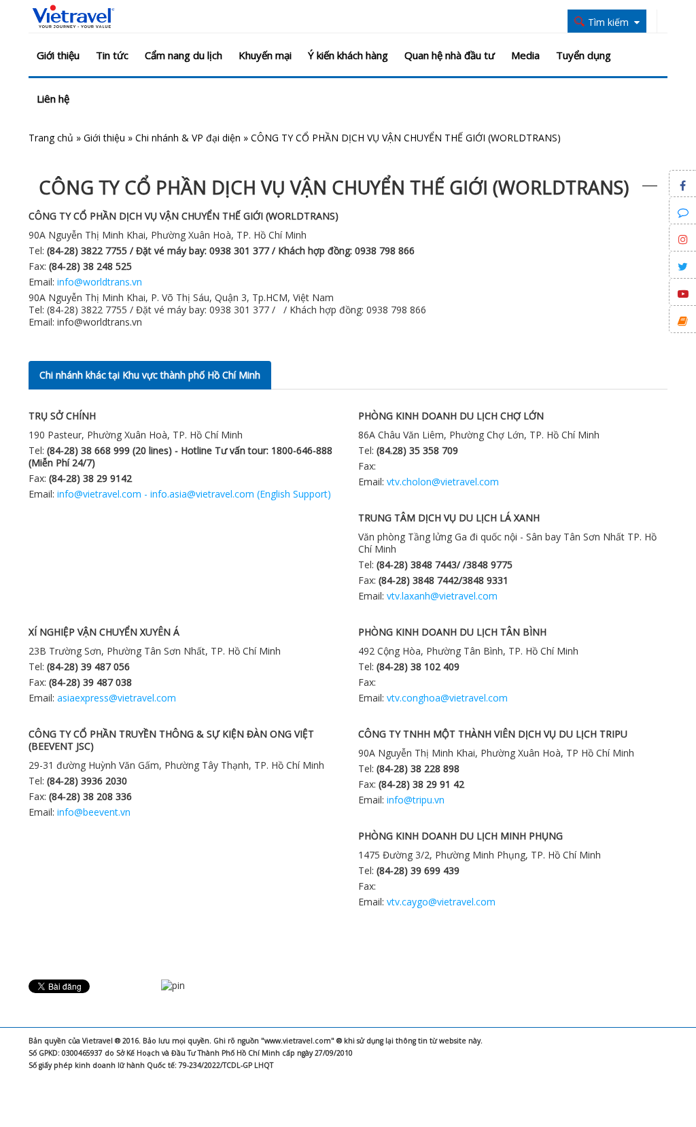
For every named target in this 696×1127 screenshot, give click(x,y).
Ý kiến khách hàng (348, 55)
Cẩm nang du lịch (183, 55)
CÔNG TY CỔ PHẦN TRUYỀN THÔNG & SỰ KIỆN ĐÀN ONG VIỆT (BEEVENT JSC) (171, 739)
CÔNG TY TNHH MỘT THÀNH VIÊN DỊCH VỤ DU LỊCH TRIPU (492, 733)
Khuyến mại (265, 55)
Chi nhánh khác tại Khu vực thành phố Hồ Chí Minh (149, 374)
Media (525, 55)
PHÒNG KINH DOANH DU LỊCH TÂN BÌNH (452, 631)
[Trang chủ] (73, 17)
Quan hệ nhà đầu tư (449, 55)
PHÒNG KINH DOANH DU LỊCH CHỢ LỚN (451, 415)
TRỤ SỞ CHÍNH (62, 415)
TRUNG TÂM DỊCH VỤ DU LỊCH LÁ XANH (449, 517)
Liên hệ (53, 98)
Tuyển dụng (583, 55)
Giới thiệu (58, 55)
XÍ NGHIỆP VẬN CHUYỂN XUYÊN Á (104, 631)
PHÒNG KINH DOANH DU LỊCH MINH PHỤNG (460, 835)
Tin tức (112, 55)
